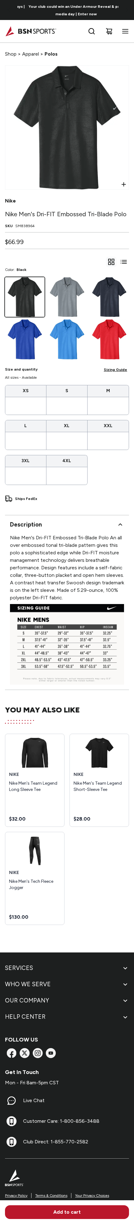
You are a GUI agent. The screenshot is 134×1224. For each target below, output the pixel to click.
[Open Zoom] (123, 184)
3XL (26, 460)
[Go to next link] (127, 9)
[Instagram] (37, 1053)
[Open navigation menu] (124, 31)
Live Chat (34, 1100)
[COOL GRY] (67, 297)
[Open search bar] (91, 31)
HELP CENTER (25, 1016)
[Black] (25, 297)
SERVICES (19, 968)
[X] (24, 1053)
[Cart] (109, 31)
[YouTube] (50, 1053)
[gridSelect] (111, 262)
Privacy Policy (16, 1195)
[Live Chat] (11, 1100)
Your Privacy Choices (92, 1195)
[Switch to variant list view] (123, 262)
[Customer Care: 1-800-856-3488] (11, 1121)
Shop (11, 54)
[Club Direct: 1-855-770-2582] (11, 1141)
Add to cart (67, 1212)
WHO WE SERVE (28, 984)
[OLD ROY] (25, 339)
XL (66, 425)
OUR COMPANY (27, 1000)
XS (26, 390)
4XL (66, 460)
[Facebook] (11, 1053)
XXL (108, 425)
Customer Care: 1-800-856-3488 (61, 1121)
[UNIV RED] (109, 339)
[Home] (30, 31)
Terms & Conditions (51, 1195)
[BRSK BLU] (67, 339)
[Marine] (109, 297)
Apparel (30, 54)
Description (26, 524)
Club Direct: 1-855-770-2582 (55, 1142)
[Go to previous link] (8, 9)
